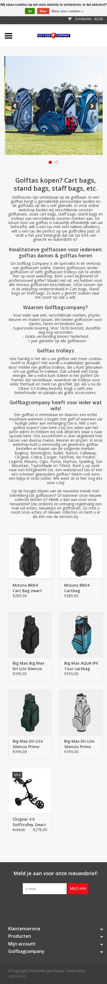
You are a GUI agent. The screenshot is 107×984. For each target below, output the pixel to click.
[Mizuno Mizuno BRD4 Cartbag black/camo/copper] (81, 556)
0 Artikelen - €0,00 (88, 19)
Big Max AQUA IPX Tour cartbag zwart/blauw (81, 666)
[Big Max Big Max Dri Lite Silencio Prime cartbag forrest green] (30, 712)
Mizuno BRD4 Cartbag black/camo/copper (81, 588)
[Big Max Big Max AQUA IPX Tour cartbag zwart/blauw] (81, 634)
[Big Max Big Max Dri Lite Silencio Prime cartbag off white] (81, 712)
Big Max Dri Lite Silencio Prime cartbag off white (81, 744)
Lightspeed (17, 976)
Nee (43, 11)
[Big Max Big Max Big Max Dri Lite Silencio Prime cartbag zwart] (30, 634)
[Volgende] (92, 106)
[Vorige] (15, 106)
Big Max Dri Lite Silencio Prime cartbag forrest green (28, 744)
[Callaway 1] (53, 105)
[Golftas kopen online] (62, 35)
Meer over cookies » (67, 11)
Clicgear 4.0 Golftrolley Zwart (29, 821)
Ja (30, 11)
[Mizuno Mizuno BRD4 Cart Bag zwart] (30, 556)
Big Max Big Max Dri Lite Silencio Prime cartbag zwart (28, 666)
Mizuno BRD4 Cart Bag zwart (27, 588)
